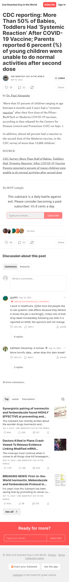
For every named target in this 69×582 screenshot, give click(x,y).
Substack (18, 574)
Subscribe (49, 4)
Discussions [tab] (28, 399)
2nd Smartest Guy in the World (27, 76)
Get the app (51, 566)
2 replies (18, 367)
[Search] (63, 399)
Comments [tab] (11, 266)
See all (9, 511)
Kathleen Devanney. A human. (27, 348)
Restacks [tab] (25, 266)
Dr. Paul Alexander (18, 95)
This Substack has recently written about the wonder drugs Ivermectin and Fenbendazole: (26, 422)
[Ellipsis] (64, 297)
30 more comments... (14, 382)
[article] (34, 420)
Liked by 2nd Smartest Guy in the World (31, 301)
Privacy (52, 554)
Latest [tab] (15, 399)
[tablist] (17, 266)
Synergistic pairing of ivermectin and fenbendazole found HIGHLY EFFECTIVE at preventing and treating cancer (26, 412)
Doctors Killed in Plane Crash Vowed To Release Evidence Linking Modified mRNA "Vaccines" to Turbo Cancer (23, 445)
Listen (61, 78)
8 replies (18, 336)
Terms (61, 554)
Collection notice (34, 558)
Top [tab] (7, 399)
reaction (8, 112)
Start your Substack (25, 566)
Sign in (62, 4)
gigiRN (14, 297)
